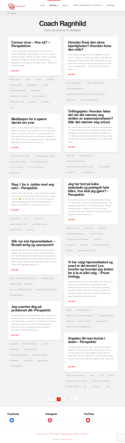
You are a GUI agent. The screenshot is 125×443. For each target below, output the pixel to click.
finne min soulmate (74, 89)
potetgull (98, 239)
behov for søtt (73, 228)
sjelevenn (70, 100)
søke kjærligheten (89, 100)
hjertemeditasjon (39, 162)
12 (71, 399)
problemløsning (39, 355)
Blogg (46, 434)
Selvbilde (96, 386)
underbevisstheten (86, 250)
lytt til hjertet (16, 167)
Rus (85, 386)
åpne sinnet (14, 79)
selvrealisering (39, 224)
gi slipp (45, 344)
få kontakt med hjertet (20, 156)
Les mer (15, 70)
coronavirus (32, 85)
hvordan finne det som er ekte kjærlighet (85, 94)
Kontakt (84, 434)
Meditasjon (14, 173)
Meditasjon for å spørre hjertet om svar (29, 120)
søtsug (69, 250)
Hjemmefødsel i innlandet (21, 284)
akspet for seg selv (75, 375)
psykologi (70, 245)
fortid (111, 375)
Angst (92, 375)
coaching (50, 79)
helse (45, 85)
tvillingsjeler (87, 172)
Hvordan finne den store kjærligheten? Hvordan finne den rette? (89, 46)
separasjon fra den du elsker (80, 167)
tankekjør (28, 360)
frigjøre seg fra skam (76, 381)
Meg (52, 434)
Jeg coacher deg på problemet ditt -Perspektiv (31, 308)
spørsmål (13, 360)
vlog (11, 107)
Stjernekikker (16, 295)
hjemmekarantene (17, 90)
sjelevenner (104, 167)
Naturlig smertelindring (20, 289)
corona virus (15, 85)
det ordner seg (30, 344)
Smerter (70, 321)
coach (38, 79)
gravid (69, 310)
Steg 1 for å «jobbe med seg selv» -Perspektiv (32, 186)
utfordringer (15, 366)
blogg (28, 79)
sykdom (32, 102)
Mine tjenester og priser (67, 434)
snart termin (85, 321)
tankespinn (43, 360)
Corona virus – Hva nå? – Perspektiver (30, 44)
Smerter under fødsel (47, 289)
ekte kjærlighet (73, 83)
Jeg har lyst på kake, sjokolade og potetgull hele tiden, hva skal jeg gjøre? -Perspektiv (88, 189)
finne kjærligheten (95, 83)
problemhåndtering (18, 355)
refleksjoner (38, 96)
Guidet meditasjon (17, 162)
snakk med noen (16, 102)
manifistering (30, 349)
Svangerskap (102, 321)
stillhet (30, 230)
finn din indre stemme (45, 156)
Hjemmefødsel (47, 278)
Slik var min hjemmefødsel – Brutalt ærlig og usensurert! (33, 243)
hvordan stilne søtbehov (77, 239)
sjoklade (84, 245)
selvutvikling (15, 230)
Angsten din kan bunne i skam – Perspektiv (86, 340)
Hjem (39, 434)
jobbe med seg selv (18, 224)
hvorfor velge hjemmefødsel (79, 315)
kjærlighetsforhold (75, 161)
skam (107, 386)
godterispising (97, 234)
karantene (36, 90)
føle (27, 218)
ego (101, 375)
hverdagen (14, 349)
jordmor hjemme (105, 315)
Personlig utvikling (18, 96)
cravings (102, 228)
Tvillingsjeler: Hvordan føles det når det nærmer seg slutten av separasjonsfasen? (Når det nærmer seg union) (90, 116)
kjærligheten (85, 156)
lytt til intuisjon (36, 167)
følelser (70, 156)
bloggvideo (14, 218)
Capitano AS (67, 439)
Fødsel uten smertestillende (22, 278)
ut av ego (45, 102)
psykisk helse (72, 386)
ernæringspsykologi (75, 234)
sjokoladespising (101, 245)
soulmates (71, 172)
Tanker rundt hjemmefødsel (79, 327)
